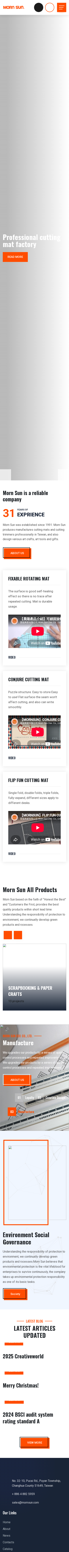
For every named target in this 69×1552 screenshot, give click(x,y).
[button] (63, 474)
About (6, 1529)
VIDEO (11, 657)
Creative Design (51, 1097)
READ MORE (17, 257)
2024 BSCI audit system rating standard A (28, 1418)
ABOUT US (17, 553)
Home (6, 1522)
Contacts (8, 1542)
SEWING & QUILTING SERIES (37, 993)
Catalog (8, 1549)
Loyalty (26, 1097)
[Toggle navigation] (61, 7)
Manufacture (22, 1111)
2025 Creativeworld (23, 1356)
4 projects (21, 1001)
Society (15, 1294)
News (6, 1535)
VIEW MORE (34, 1442)
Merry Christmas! (21, 1385)
